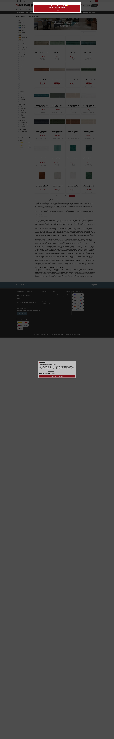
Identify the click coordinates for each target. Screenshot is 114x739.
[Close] (79, 3)
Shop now (58, 10)
